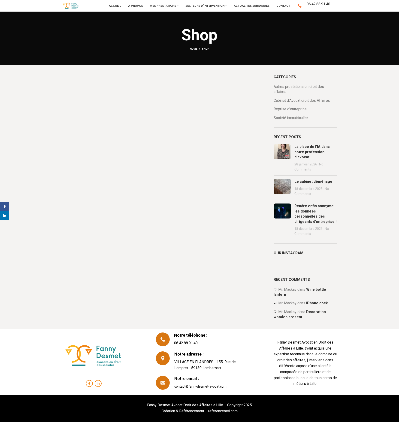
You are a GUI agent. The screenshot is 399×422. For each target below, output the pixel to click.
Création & (170, 411)
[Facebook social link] (89, 383)
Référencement (191, 411)
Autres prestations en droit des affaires (299, 89)
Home (193, 48)
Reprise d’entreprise (290, 109)
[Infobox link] (312, 5)
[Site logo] (71, 5)
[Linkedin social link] (98, 383)
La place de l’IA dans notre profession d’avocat (312, 151)
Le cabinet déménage (313, 181)
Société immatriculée (291, 118)
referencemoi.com (222, 411)
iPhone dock (317, 303)
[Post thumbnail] (282, 158)
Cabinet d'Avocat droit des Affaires (302, 100)
